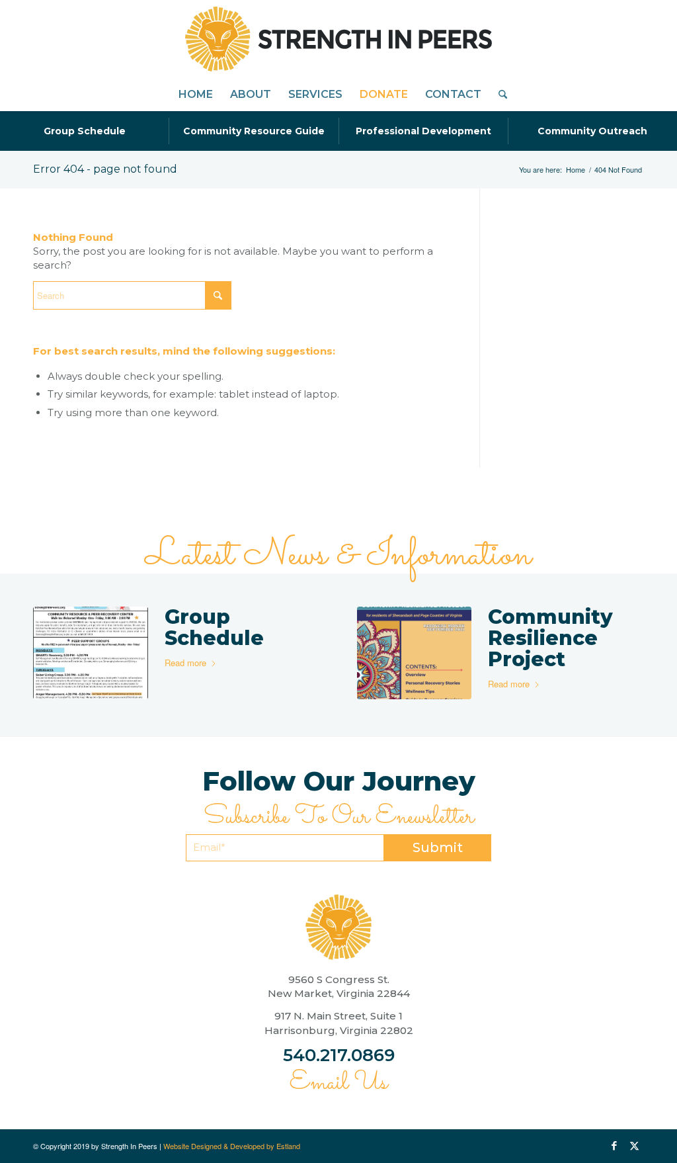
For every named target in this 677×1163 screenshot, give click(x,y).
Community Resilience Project (550, 638)
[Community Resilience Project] (414, 653)
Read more (185, 662)
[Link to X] (634, 1146)
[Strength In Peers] (338, 39)
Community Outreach (592, 131)
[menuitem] (195, 94)
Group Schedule (85, 131)
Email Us (338, 1083)
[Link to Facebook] (614, 1146)
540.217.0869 (339, 1055)
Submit (438, 847)
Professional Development (423, 131)
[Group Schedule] (90, 653)
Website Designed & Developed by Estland (231, 1146)
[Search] (498, 94)
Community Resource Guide (254, 131)
